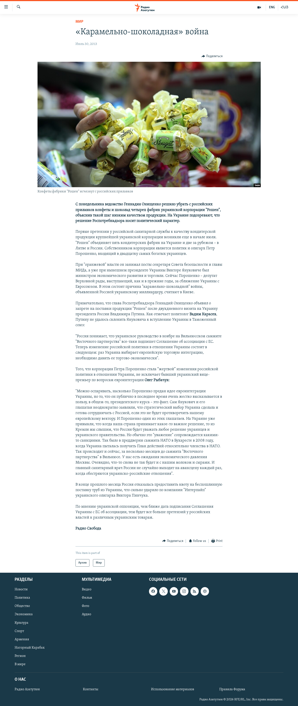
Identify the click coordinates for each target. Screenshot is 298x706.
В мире (20, 664)
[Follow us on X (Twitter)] (163, 591)
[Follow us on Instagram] (184, 591)
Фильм (87, 598)
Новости (21, 589)
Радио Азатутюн (27, 689)
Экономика (24, 614)
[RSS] (194, 591)
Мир (79, 22)
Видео (86, 589)
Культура (21, 623)
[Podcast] (205, 591)
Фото (85, 606)
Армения (22, 639)
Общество (22, 606)
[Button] (212, 56)
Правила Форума (232, 689)
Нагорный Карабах (30, 647)
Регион (20, 656)
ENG (272, 7)
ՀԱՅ (284, 7)
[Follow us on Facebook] (153, 591)
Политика (22, 598)
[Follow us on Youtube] (174, 591)
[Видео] (259, 7)
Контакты (90, 689)
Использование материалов (172, 689)
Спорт (19, 631)
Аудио (86, 614)
